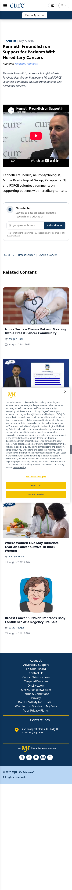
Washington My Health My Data (36, 706)
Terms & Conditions (36, 694)
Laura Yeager (16, 627)
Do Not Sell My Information (36, 702)
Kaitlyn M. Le (16, 556)
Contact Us (36, 673)
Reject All (36, 485)
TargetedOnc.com (36, 681)
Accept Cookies (36, 494)
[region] (36, 445)
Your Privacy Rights (36, 710)
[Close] (65, 391)
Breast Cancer (26, 254)
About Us (36, 660)
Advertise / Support (36, 665)
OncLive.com (36, 685)
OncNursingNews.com (36, 690)
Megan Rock (16, 338)
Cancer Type (32, 15)
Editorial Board (36, 669)
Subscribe (53, 225)
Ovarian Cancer (48, 254)
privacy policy (13, 235)
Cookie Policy (19, 467)
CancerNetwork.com (36, 677)
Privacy (36, 698)
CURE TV (9, 254)
